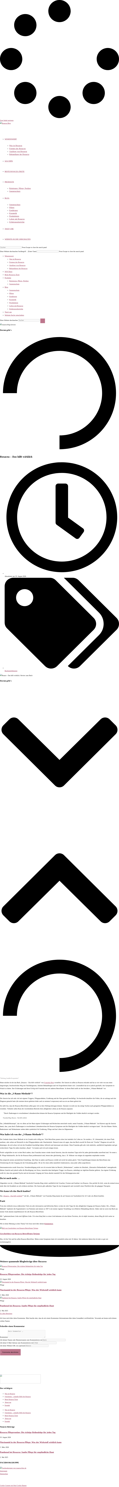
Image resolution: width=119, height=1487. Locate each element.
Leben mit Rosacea (16, 306)
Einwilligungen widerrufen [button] (7, 1482)
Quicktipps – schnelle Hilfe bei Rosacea (18, 1397)
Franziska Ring (49, 1082)
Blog (6, 287)
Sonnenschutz (14, 284)
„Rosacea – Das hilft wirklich (12, 1196)
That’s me (8, 312)
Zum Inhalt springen (6, 120)
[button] (59, 753)
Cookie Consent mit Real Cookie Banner (13, 1485)
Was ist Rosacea (15, 259)
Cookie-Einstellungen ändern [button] (8, 1477)
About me (8, 1402)
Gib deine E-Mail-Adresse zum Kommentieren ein (16, 1343)
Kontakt (7, 1405)
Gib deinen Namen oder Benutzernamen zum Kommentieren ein (21, 1340)
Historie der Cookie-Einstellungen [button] (9, 1480)
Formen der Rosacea (16, 262)
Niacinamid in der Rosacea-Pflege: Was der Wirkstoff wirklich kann (30, 1290)
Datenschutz (4, 1474)
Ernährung (13, 296)
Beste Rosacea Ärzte (12, 275)
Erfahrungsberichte (16, 309)
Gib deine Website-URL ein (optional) (12, 1346)
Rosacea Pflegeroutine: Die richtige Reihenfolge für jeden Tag (27, 1274)
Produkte (8, 278)
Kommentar (4, 1337)
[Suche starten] (42, 320)
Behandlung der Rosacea (18, 268)
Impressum (3, 1471)
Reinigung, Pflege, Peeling (19, 281)
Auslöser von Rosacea (17, 265)
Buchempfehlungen (11, 671)
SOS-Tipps (8, 272)
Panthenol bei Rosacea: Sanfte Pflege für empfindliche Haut (27, 1306)
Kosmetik (12, 300)
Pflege (11, 293)
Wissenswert (9, 256)
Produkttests (13, 303)
